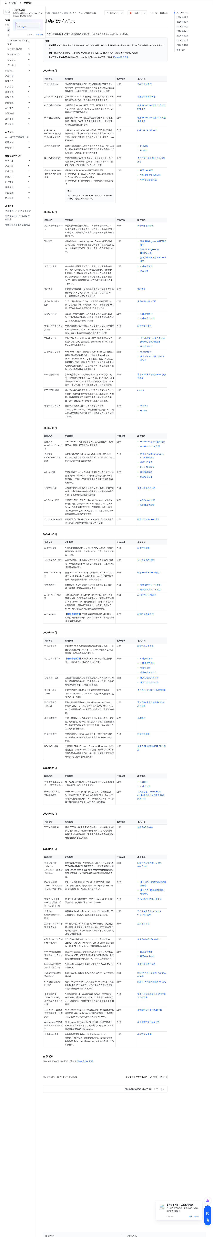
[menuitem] (18, 75)
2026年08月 (182, 12)
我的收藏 (164, 13)
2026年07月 (182, 17)
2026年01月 (182, 45)
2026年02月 (182, 40)
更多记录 (180, 49)
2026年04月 (182, 31)
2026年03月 (182, 35)
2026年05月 (182, 26)
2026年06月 (182, 22)
